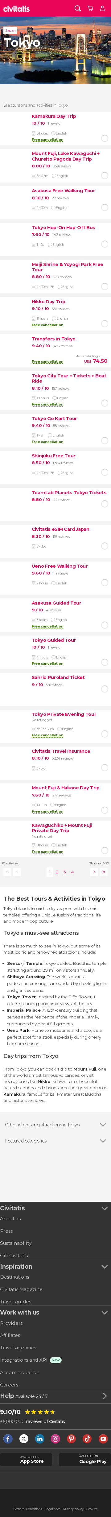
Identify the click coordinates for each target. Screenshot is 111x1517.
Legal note (52, 1509)
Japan (10, 30)
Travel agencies (18, 1348)
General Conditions (28, 1509)
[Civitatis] (16, 8)
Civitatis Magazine (21, 1289)
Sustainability (15, 1243)
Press (6, 1231)
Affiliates (10, 1335)
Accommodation (19, 1372)
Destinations (14, 1277)
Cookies (91, 1509)
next (93, 872)
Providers (11, 1323)
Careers (9, 1385)
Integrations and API (23, 1360)
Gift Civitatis (14, 1255)
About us (10, 1219)
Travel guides (15, 1302)
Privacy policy (73, 1509)
